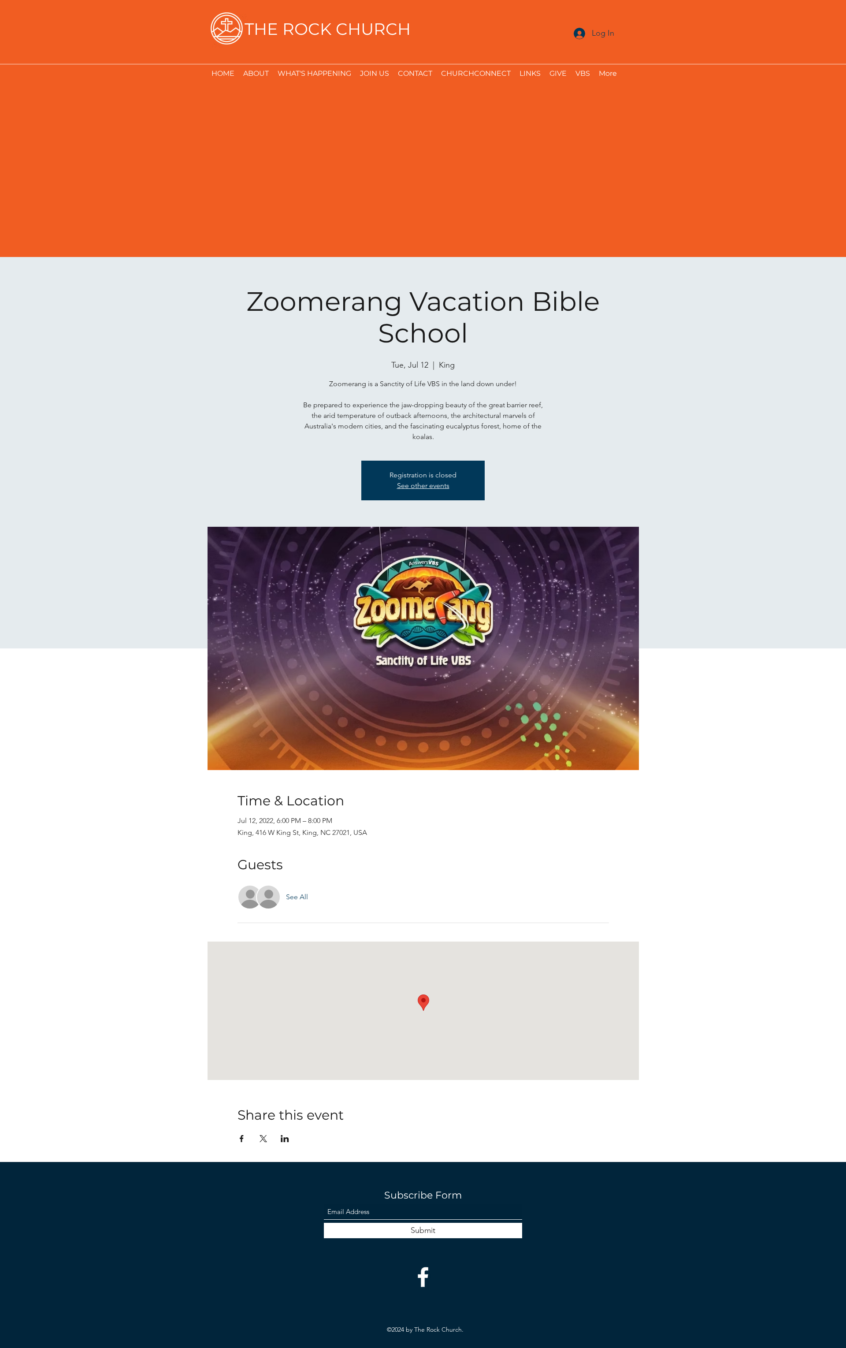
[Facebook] (423, 1277)
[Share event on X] (263, 1138)
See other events (423, 485)
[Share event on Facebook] (241, 1138)
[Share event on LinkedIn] (285, 1138)
